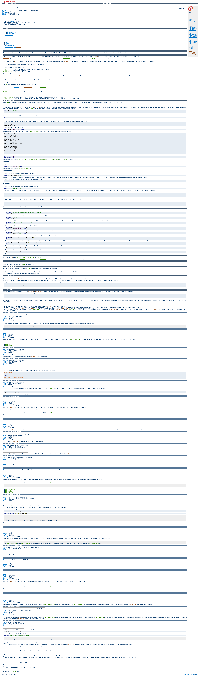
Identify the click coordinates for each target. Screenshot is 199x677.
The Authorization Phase (11, 33)
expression (10, 192)
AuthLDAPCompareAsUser (9, 491)
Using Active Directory (192, 22)
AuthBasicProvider (66, 58)
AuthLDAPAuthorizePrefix (192, 27)
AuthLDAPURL (191, 43)
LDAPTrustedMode (39, 257)
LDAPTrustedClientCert (21, 257)
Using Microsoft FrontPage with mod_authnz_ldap (193, 24)
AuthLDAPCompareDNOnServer (193, 32)
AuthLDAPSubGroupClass (193, 42)
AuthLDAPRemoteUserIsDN (193, 39)
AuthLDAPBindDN (191, 29)
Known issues (191, 47)
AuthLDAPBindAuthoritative (193, 28)
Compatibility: (4, 14)
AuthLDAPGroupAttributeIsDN (193, 35)
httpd (38, 646)
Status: (3, 11)
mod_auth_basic (192, 52)
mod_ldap (21, 23)
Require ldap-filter (10, 39)
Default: (4, 316)
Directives (188, 674)
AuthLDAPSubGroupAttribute (193, 41)
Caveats (8, 49)
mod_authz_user (192, 53)
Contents (190, 13)
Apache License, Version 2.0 (11, 675)
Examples (190, 18)
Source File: (4, 13)
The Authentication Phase (11, 32)
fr (186, 8)
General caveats (191, 14)
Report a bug (191, 48)
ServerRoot (51, 388)
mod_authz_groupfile (193, 54)
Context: (4, 317)
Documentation (11, 4)
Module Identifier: (5, 12)
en (185, 8)
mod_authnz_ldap (5, 19)
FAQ (191, 674)
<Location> (34, 309)
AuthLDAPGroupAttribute (192, 34)
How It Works (9, 48)
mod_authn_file (31, 291)
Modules (20, 4)
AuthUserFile (20, 341)
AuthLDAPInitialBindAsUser (193, 36)
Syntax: (4, 315)
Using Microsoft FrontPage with (10, 47)
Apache (3, 4)
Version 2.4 (16, 4)
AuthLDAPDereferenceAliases (193, 33)
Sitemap (197, 674)
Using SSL (190, 20)
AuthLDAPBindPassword (192, 30)
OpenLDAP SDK (13, 21)
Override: (5, 318)
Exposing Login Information (193, 21)
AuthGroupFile (43, 87)
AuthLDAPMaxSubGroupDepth (8, 96)
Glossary (194, 674)
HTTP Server (7, 4)
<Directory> (39, 309)
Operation (6, 31)
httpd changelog (191, 46)
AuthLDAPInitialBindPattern (193, 37)
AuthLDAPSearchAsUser (192, 40)
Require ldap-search (10, 40)
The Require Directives (9, 35)
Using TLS (190, 19)
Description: (4, 10)
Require (93, 58)
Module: (4, 320)
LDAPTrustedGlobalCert (30, 257)
